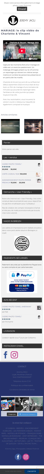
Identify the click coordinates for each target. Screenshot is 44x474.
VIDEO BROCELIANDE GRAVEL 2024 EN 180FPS (10, 126)
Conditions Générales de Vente (22, 390)
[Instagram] (14, 354)
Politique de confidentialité (22, 385)
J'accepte (31, 471)
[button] (1, 126)
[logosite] (22, 16)
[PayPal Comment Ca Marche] (22, 281)
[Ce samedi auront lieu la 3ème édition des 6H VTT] (8, 404)
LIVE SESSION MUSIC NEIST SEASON (33, 126)
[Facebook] (5, 354)
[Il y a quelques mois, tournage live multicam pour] (22, 404)
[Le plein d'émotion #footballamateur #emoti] (36, 404)
